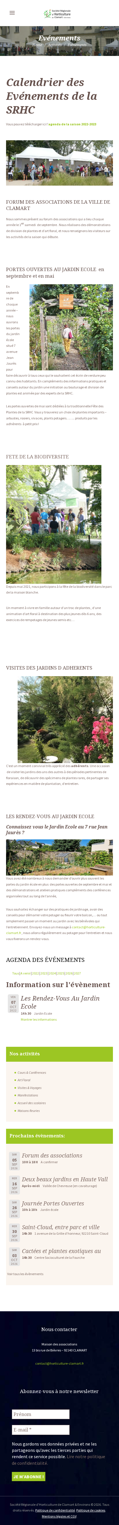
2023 (43, 973)
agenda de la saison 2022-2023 (72, 124)
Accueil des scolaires (32, 1103)
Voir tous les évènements (25, 1274)
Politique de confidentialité (55, 1510)
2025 (60, 973)
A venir (26, 973)
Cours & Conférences (32, 1072)
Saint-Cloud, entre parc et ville (60, 1227)
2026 (69, 973)
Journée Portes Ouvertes (53, 1203)
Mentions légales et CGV (59, 1516)
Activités (55, 44)
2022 (35, 973)
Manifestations (28, 1095)
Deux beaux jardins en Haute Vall (65, 1179)
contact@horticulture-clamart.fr (59, 1363)
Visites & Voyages (30, 1088)
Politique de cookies (90, 1510)
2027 (77, 973)
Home (37, 44)
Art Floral (24, 1080)
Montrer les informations (39, 1019)
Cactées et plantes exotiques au (61, 1251)
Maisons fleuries (29, 1110)
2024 (52, 973)
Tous (15, 973)
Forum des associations (52, 1155)
